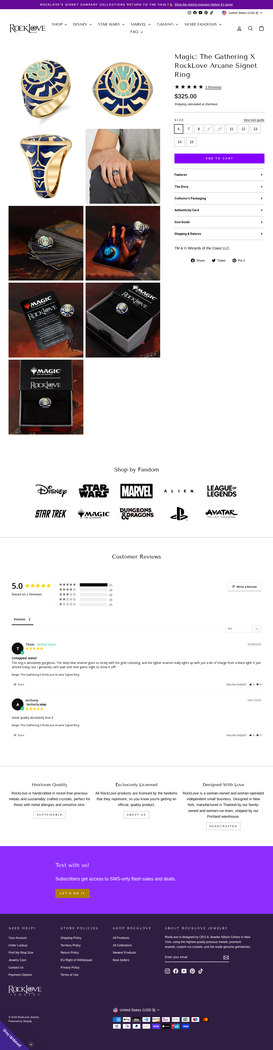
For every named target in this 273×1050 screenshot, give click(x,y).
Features (218, 174)
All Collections (122, 945)
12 (243, 129)
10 (220, 129)
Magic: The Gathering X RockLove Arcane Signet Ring (45, 674)
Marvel (139, 24)
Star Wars (109, 24)
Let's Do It (72, 893)
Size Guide (218, 222)
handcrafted (223, 826)
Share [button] (20, 684)
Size (219, 120)
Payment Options (20, 974)
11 (231, 129)
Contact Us (16, 967)
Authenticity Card (218, 210)
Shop (58, 24)
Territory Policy (71, 945)
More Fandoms (201, 24)
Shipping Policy (71, 937)
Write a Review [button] (247, 587)
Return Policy (70, 952)
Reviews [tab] (19, 619)
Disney (81, 24)
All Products (121, 937)
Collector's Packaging (218, 198)
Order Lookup (18, 945)
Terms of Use (69, 974)
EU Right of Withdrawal (76, 960)
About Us (136, 814)
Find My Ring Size (21, 952)
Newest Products (124, 952)
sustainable (50, 814)
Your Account (18, 937)
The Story (218, 186)
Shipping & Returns (218, 234)
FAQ (134, 32)
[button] (251, 684)
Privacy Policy (70, 967)
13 (255, 129)
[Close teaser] (31, 1044)
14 (180, 142)
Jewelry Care (17, 960)
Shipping (180, 104)
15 (191, 142)
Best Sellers (121, 960)
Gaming (166, 24)
